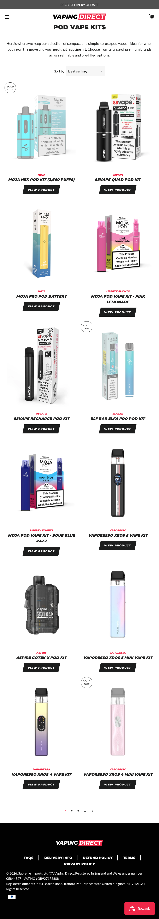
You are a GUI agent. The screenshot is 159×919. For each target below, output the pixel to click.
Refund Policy (97, 858)
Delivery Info (58, 858)
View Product (41, 189)
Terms (129, 858)
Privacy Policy (79, 864)
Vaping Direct (64, 873)
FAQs (29, 858)
